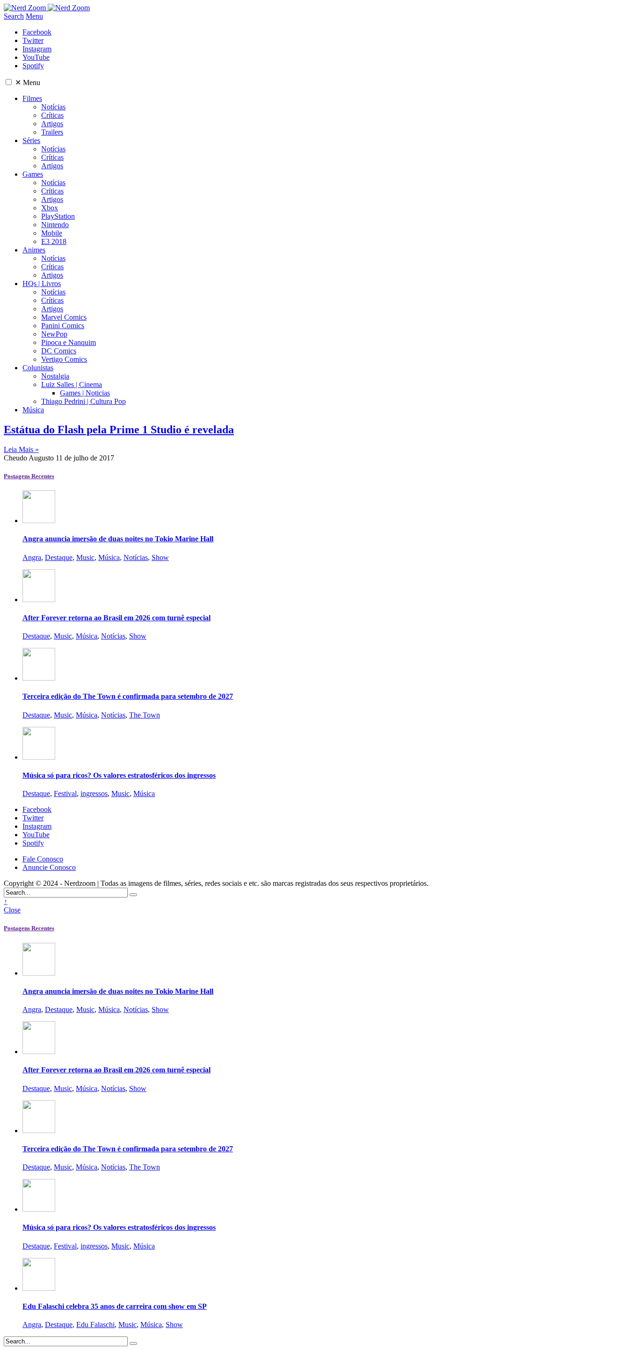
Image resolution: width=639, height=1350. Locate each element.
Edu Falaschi (95, 1324)
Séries (31, 140)
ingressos (94, 793)
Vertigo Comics (64, 359)
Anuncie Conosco (49, 867)
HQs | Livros (41, 283)
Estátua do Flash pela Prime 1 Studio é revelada (119, 430)
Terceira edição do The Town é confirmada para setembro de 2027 (127, 696)
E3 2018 (53, 241)
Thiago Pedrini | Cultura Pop (83, 401)
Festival (65, 793)
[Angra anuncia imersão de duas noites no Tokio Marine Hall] (38, 520)
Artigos (52, 124)
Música (33, 410)
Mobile (51, 233)
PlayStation (58, 216)
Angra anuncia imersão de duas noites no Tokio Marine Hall (117, 539)
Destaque (59, 557)
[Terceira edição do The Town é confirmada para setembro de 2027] (38, 678)
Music (85, 557)
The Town (144, 715)
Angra (31, 557)
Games (32, 174)
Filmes (32, 98)
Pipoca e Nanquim (68, 342)
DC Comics (58, 351)
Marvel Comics (64, 317)
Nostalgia (55, 376)
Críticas (52, 115)
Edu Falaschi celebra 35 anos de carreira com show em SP (114, 1306)
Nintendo (55, 225)
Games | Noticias (85, 393)
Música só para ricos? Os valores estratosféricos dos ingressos (119, 775)
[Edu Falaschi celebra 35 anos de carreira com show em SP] (38, 1288)
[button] (9, 82)
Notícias (53, 107)
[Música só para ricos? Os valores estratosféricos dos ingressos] (38, 757)
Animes (33, 250)
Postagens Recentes (29, 476)
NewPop (54, 334)
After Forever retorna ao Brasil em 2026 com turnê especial (116, 618)
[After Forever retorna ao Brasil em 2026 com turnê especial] (38, 599)
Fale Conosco (42, 859)
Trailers (52, 132)
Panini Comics (62, 326)
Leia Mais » (21, 449)
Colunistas (37, 368)
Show (160, 557)
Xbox (49, 208)
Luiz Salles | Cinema (71, 384)
